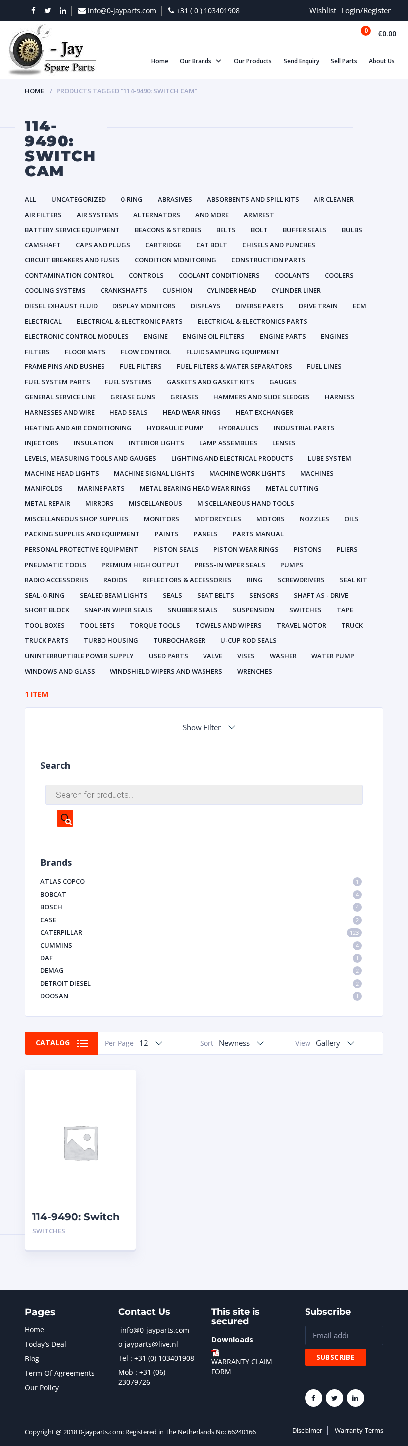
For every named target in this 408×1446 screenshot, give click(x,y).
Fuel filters (141, 366)
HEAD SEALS (128, 412)
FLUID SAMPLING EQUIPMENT (233, 351)
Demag (199, 970)
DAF (199, 957)
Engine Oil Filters (214, 336)
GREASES (184, 396)
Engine (156, 336)
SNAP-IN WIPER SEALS (118, 609)
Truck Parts (47, 640)
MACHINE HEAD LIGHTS (62, 473)
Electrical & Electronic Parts (130, 321)
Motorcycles (217, 518)
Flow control (146, 351)
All (30, 199)
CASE (199, 919)
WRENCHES (254, 671)
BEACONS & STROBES (168, 229)
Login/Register (366, 10)
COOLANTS (292, 275)
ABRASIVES (175, 199)
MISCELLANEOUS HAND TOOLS (245, 503)
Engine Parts (283, 336)
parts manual (258, 533)
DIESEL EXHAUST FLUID (61, 305)
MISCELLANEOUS (155, 503)
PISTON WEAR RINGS (246, 549)
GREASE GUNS (132, 396)
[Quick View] (117, 1085)
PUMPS (291, 564)
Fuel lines (324, 366)
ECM (359, 305)
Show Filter (202, 727)
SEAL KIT (353, 579)
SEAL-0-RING (45, 595)
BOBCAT (199, 894)
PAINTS (167, 533)
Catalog (53, 1042)
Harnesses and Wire (60, 412)
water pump (332, 655)
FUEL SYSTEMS (128, 381)
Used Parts (168, 655)
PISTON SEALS (176, 549)
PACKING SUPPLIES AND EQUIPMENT (82, 533)
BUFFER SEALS (305, 229)
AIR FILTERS (43, 214)
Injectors (42, 442)
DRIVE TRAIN (318, 305)
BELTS (226, 229)
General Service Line (60, 396)
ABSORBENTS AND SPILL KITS (253, 199)
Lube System (329, 458)
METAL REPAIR (47, 503)
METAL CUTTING (292, 488)
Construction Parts (268, 259)
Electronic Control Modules (77, 336)
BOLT (259, 229)
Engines (335, 336)
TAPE (345, 609)
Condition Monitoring (175, 259)
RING (255, 579)
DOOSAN (199, 995)
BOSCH (199, 906)
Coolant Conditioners (219, 275)
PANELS (206, 533)
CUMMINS (199, 945)
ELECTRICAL (43, 321)
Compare (117, 1103)
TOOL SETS (97, 625)
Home (34, 90)
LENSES (284, 442)
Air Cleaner (334, 199)
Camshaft (43, 245)
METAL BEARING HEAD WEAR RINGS (195, 488)
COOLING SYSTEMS (55, 290)
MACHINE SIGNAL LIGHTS (154, 473)
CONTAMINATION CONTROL (69, 275)
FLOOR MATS (85, 351)
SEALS (172, 595)
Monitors (161, 518)
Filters (37, 351)
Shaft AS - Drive (321, 595)
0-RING (132, 199)
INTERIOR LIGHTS (156, 442)
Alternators (156, 214)
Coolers (339, 275)
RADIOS (115, 579)
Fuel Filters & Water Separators (234, 366)
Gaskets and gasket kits (210, 381)
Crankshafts (124, 290)
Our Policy (42, 1387)
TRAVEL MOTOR (301, 625)
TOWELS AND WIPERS (228, 625)
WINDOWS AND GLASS (60, 671)
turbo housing (111, 640)
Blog (32, 1358)
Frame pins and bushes (65, 366)
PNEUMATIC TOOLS (56, 564)
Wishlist (322, 10)
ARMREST (259, 214)
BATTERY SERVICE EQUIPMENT (72, 229)
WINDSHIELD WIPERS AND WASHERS (166, 671)
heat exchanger (264, 412)
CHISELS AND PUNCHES (278, 245)
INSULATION (94, 442)
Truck (352, 625)
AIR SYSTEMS (97, 214)
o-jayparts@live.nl (148, 1344)
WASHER (283, 655)
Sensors (264, 595)
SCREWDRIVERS (301, 579)
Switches (305, 609)
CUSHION (177, 290)
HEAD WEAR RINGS (192, 412)
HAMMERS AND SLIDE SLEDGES (261, 396)
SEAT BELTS (215, 595)
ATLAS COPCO (199, 881)
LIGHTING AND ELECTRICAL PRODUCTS (232, 458)
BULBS (352, 229)
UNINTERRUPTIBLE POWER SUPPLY (79, 655)
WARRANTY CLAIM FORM (241, 1366)
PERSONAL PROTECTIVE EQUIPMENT (81, 549)
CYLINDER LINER (296, 290)
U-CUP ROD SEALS (248, 640)
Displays (206, 305)
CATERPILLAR (199, 932)
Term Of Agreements (60, 1373)
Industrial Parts (304, 427)
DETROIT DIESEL (199, 983)
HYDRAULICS (238, 427)
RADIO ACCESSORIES (57, 579)
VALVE (212, 655)
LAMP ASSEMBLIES (228, 442)
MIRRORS (99, 503)
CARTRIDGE (163, 245)
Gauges (282, 381)
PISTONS (308, 549)
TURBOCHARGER (179, 640)
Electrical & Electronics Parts (252, 321)
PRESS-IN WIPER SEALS (230, 564)
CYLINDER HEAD (231, 290)
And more (212, 214)
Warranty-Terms (359, 1430)
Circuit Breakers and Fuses (72, 259)
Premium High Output (141, 564)
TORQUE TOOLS (155, 625)
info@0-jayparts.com (154, 1330)
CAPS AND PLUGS (103, 245)
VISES (246, 655)
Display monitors (144, 305)
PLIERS (347, 549)
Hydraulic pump (175, 427)
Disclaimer (307, 1430)
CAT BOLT (211, 245)
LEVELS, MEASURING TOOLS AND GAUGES (90, 458)
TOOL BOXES (45, 625)
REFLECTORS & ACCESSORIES (187, 579)
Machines (317, 473)
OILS (351, 518)
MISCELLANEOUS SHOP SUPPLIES (77, 518)
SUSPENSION (253, 609)
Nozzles (314, 518)
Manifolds (44, 488)
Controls (146, 275)
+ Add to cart (101, 1231)
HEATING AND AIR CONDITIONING (78, 427)
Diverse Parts (260, 305)
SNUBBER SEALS (193, 609)
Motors (270, 518)
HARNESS (340, 396)
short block (47, 609)
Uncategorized (78, 199)
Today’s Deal (45, 1344)
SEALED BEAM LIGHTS (114, 595)
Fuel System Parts (57, 381)
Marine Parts (101, 488)
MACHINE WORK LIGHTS (247, 473)
